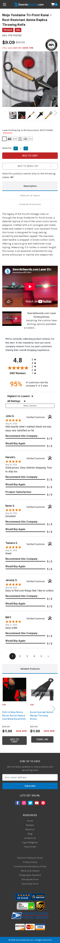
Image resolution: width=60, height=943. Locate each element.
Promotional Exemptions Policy (30, 866)
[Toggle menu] (4, 4)
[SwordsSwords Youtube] (36, 803)
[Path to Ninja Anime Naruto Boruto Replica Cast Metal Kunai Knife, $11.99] (14, 689)
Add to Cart (14, 740)
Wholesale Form (30, 879)
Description (30, 185)
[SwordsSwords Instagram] (24, 803)
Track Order (30, 846)
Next (55, 113)
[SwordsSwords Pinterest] (43, 803)
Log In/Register (30, 842)
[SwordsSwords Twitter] (30, 803)
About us (30, 829)
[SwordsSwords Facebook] (17, 803)
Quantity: (7, 148)
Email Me (42, 739)
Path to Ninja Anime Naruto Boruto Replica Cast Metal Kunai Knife (14, 715)
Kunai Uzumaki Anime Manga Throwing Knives (41, 715)
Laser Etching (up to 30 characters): (27, 131)
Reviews (30, 825)
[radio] (35, 359)
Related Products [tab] (30, 668)
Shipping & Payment (30, 875)
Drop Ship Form (30, 883)
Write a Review (30, 406)
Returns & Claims (30, 870)
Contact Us (30, 838)
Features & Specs (30, 195)
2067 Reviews (20, 373)
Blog (30, 833)
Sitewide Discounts (30, 204)
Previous (4, 113)
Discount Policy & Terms (30, 857)
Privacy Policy (30, 862)
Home (30, 820)
